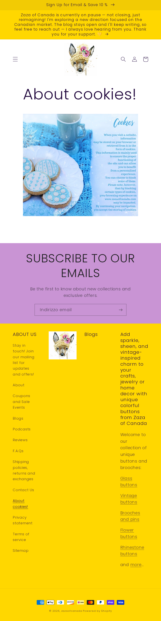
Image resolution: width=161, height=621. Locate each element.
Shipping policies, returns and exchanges (24, 470)
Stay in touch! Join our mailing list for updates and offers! (24, 360)
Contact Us (23, 489)
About (19, 385)
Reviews (20, 439)
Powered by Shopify (97, 611)
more (136, 564)
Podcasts (22, 429)
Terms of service (21, 537)
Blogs (18, 418)
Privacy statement (23, 520)
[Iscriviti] (120, 310)
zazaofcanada (71, 611)
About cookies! (20, 503)
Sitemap (20, 550)
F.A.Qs (18, 450)
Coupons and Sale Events (21, 401)
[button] (15, 59)
